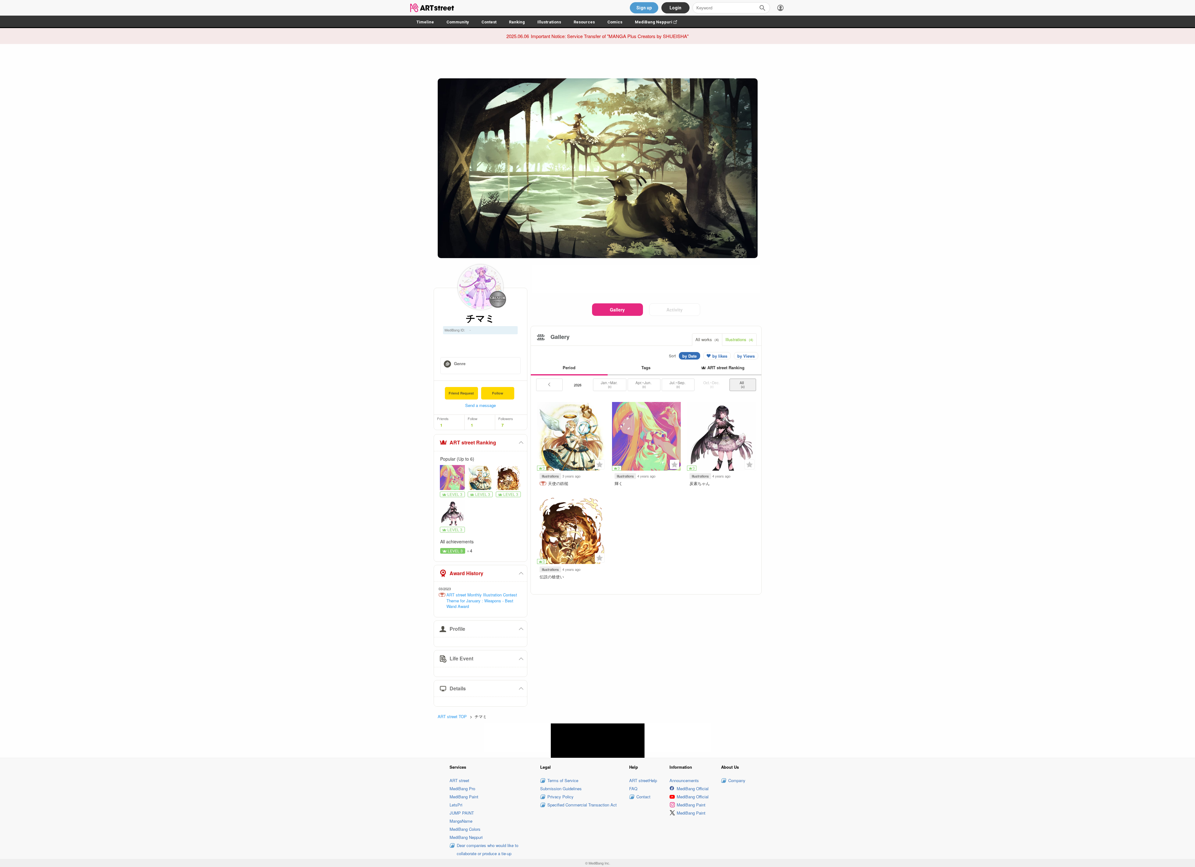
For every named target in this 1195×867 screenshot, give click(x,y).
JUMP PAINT (462, 813)
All (742, 384)
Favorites (599, 464)
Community (457, 22)
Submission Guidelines (561, 788)
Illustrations (549, 22)
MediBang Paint (464, 797)
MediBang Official (693, 788)
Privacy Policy (560, 797)
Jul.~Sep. (678, 384)
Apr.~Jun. (643, 384)
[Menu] (780, 7)
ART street (459, 780)
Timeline (425, 22)
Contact (643, 797)
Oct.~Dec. (711, 384)
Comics (614, 22)
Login (675, 7)
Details (458, 688)
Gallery (617, 309)
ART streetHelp (643, 780)
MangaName (461, 821)
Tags (645, 367)
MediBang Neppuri (659, 22)
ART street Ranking (473, 442)
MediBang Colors (465, 829)
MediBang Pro (462, 788)
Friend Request (461, 393)
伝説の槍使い (552, 577)
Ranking (517, 22)
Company (736, 780)
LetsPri (456, 805)
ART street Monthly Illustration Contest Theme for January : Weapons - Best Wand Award (481, 600)
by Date (689, 356)
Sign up (644, 7)
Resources (584, 22)
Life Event (461, 658)
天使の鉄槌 (558, 483)
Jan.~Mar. (609, 384)
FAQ (633, 788)
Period (569, 367)
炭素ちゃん (700, 483)
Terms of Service (562, 780)
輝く (619, 483)
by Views (746, 356)
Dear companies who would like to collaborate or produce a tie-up (487, 849)
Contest (488, 22)
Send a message (480, 405)
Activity (674, 309)
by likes (719, 356)
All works (707, 339)
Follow (497, 393)
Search (762, 8)
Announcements (684, 780)
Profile (457, 628)
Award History (466, 573)
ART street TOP (452, 716)
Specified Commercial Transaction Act (582, 805)
